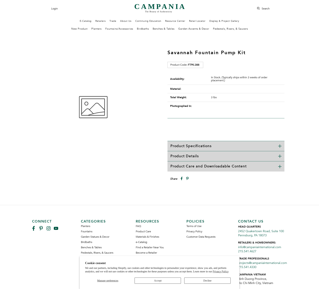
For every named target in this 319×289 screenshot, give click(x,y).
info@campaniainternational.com (259, 247)
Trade (112, 21)
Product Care (143, 231)
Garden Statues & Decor (95, 237)
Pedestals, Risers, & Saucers (230, 28)
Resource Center (175, 21)
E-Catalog (86, 21)
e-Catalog (141, 242)
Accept (157, 280)
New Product (79, 28)
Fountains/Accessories (119, 28)
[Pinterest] (41, 230)
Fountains (86, 231)
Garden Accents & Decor (193, 28)
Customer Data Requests (200, 237)
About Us (125, 21)
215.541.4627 (247, 251)
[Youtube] (56, 230)
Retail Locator (197, 21)
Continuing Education (148, 21)
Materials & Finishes (147, 237)
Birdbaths (143, 28)
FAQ (138, 226)
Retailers (100, 21)
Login (54, 8)
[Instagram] (48, 230)
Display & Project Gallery (224, 21)
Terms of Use (194, 226)
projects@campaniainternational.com (262, 263)
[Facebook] (33, 230)
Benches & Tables (163, 28)
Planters (96, 28)
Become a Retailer (146, 253)
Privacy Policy (221, 271)
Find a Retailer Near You (150, 247)
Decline (207, 280)
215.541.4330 (247, 267)
